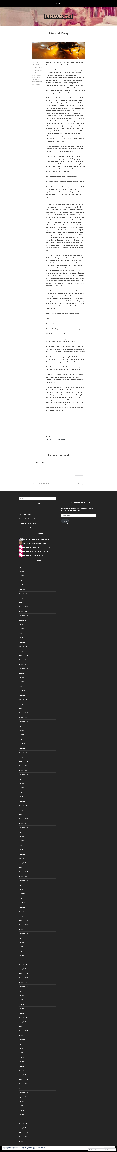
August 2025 (22, 620)
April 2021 (21, 849)
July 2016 (21, 1101)
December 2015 (23, 1132)
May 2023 (21, 739)
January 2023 (22, 757)
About (58, 3)
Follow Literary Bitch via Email (79, 503)
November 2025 (23, 607)
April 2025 (22, 637)
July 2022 (21, 783)
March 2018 (22, 1013)
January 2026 (22, 598)
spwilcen (25, 543)
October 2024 (23, 664)
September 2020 (24, 880)
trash (38, 84)
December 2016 (23, 1079)
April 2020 (22, 902)
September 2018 (23, 986)
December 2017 (23, 1026)
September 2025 (23, 615)
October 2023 (23, 717)
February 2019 (23, 964)
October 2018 (23, 982)
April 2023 (22, 743)
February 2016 (23, 1123)
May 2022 (21, 792)
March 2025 (22, 642)
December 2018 (23, 973)
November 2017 (23, 1030)
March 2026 (22, 589)
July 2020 (21, 889)
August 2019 (22, 938)
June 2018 (21, 1000)
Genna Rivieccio (38, 67)
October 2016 (23, 1088)
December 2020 (23, 867)
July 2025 (21, 624)
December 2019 (23, 920)
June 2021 (21, 841)
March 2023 (22, 748)
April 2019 (21, 955)
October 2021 (22, 823)
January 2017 (22, 1075)
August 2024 (22, 673)
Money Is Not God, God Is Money (42, 484)
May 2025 (21, 633)
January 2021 (22, 863)
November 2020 (23, 872)
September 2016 (23, 1092)
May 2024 (21, 686)
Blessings (81, 484)
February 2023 (23, 752)
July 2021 (21, 836)
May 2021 (21, 845)
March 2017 (22, 1066)
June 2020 (22, 894)
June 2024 (22, 682)
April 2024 (22, 691)
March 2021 (22, 854)
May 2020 (22, 898)
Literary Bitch (58, 16)
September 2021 (23, 827)
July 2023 (21, 730)
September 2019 (23, 933)
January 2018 (22, 1022)
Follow (65, 521)
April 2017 (21, 1061)
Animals (39, 75)
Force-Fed (22, 510)
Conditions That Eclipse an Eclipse (28, 519)
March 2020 (22, 907)
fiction (34, 77)
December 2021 (23, 814)
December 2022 (23, 761)
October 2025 (23, 611)
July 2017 (21, 1048)
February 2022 (23, 805)
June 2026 (21, 576)
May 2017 (21, 1057)
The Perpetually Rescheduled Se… (40, 539)
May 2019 (21, 951)
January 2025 (22, 651)
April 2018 (21, 1008)
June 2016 (21, 1106)
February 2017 (23, 1070)
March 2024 (22, 695)
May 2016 (21, 1110)
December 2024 (23, 655)
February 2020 (23, 911)
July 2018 (21, 995)
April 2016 (21, 1114)
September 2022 (23, 774)
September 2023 (23, 721)
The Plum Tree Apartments (38, 543)
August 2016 (22, 1097)
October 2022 (23, 770)
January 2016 (22, 1128)
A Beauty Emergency (25, 514)
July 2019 (21, 942)
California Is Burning (37, 555)
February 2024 (23, 699)
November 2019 (23, 925)
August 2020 (22, 885)
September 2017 (23, 1039)
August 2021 (22, 832)
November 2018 (23, 977)
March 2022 (22, 801)
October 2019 (23, 929)
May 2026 (21, 580)
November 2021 (23, 818)
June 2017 (21, 1053)
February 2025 (23, 646)
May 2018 (21, 1004)
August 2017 (22, 1044)
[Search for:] (37, 498)
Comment (79, 474)
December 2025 (23, 602)
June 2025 (21, 629)
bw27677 (25, 539)
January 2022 (22, 810)
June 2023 (21, 735)
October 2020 (23, 876)
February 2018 (23, 1017)
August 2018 (22, 991)
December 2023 (23, 708)
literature (39, 81)
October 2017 (22, 1035)
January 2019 (22, 969)
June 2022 (21, 788)
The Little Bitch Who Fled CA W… (41, 547)
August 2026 (22, 567)
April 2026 (22, 584)
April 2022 (22, 796)
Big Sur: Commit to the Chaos (27, 523)
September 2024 (23, 668)
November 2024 (23, 660)
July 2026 (21, 571)
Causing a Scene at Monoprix (27, 527)
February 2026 (23, 593)
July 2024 (21, 677)
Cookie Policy (33, 1148)
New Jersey (35, 83)
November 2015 (23, 1136)
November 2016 (23, 1084)
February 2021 (23, 858)
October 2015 (22, 1141)
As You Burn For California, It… (40, 551)
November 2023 (23, 713)
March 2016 (22, 1119)
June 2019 (21, 947)
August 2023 (22, 726)
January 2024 (22, 704)
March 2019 (22, 960)
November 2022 (23, 766)
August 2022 (22, 779)
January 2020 (22, 916)
